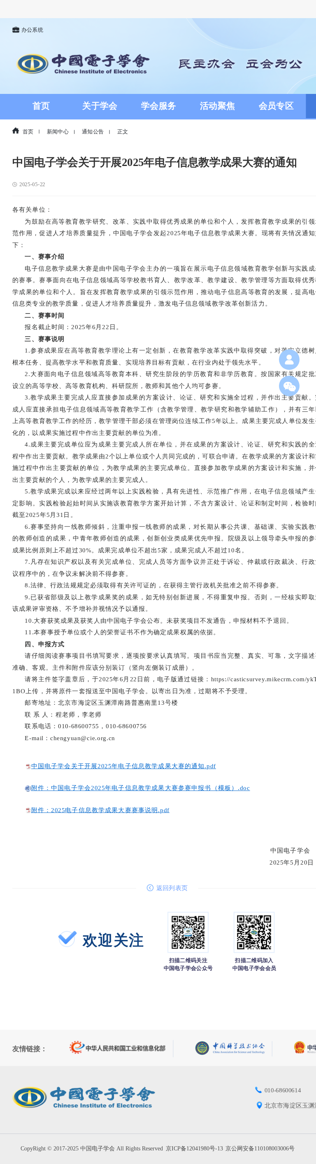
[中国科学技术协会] (233, 1048)
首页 (41, 106)
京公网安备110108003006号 (260, 1148)
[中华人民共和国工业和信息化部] (122, 1048)
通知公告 (93, 132)
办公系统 (32, 30)
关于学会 (99, 106)
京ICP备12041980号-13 (194, 1148)
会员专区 (276, 106)
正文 (122, 132)
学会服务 (159, 106)
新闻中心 (58, 132)
